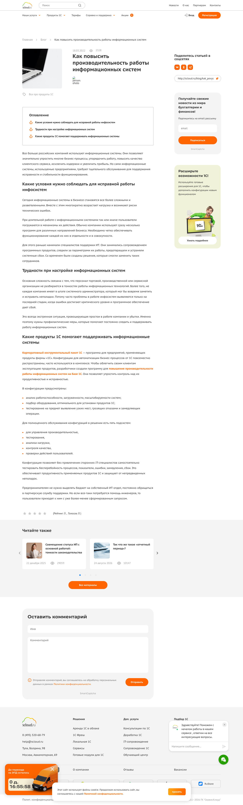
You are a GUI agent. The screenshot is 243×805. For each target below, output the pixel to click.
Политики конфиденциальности (72, 684)
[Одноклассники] (183, 67)
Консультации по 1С (136, 728)
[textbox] (196, 747)
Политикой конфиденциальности (103, 793)
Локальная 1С (82, 741)
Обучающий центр (135, 755)
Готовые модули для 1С (88, 755)
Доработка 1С (132, 735)
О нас (186, 5)
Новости (174, 5)
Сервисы (78, 748)
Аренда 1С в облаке (86, 728)
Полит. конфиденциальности (41, 799)
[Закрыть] (53, 769)
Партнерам (199, 5)
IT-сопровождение (135, 741)
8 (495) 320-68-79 (33, 735)
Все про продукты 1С (41, 94)
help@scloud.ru (32, 741)
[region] (197, 747)
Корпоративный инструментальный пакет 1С (52, 352)
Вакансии (180, 769)
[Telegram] (190, 67)
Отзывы (128, 769)
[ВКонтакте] (177, 67)
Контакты (215, 5)
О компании (81, 769)
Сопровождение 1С (136, 748)
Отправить (137, 682)
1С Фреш (79, 735)
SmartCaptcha (88, 693)
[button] (80, 575)
